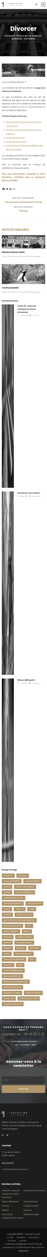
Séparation (9, 998)
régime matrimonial (12, 987)
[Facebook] (3, 188)
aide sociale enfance (25, 887)
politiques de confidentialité (16, 1247)
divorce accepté (24, 915)
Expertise (21, 1237)
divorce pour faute (12, 926)
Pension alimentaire (12, 976)
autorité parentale (24, 892)
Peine (20, 965)
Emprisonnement (11, 931)
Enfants (5, 1205)
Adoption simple (31, 1214)
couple (7, 909)
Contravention (34, 903)
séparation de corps (29, 998)
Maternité (34, 948)
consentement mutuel (13, 898)
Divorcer (28, 1210)
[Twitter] (7, 188)
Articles (22, 1240)
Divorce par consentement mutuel (23, 202)
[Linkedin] (10, 188)
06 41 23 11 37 (34, 1034)
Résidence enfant (33, 993)
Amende (7, 892)
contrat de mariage (13, 903)
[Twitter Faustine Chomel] (7, 1135)
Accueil (10, 1237)
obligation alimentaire (14, 959)
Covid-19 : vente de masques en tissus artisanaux (26, 309)
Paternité (8, 965)
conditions (39, 1247)
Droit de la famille (29, 36)
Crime (31, 909)
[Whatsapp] (14, 188)
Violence (29, 39)
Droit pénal (36, 496)
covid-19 (20, 909)
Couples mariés (10, 287)
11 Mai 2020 (24, 496)
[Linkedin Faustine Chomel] (2, 1135)
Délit (29, 926)
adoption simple (32, 881)
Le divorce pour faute (16, 141)
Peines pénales (31, 1201)
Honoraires (34, 1237)
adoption (22, 876)
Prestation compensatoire (16, 982)
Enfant (27, 931)
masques (20, 948)
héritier (7, 943)
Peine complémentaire (13, 970)
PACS (32, 959)
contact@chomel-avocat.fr (23, 1041)
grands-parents (24, 937)
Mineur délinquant (26, 680)
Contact (12, 1240)
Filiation (23, 210)
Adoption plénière (12, 881)
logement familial (24, 943)
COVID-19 (36, 315)
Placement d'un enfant (34, 1190)
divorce (7, 915)
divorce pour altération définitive (19, 920)
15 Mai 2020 (24, 315)
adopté (7, 887)
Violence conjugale (13, 1004)
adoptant (8, 876)
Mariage (17, 39)
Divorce (10, 36)
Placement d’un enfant (28, 493)
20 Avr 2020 (6, 256)
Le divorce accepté (15, 137)
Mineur (7, 954)
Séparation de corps (13, 252)
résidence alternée (12, 993)
